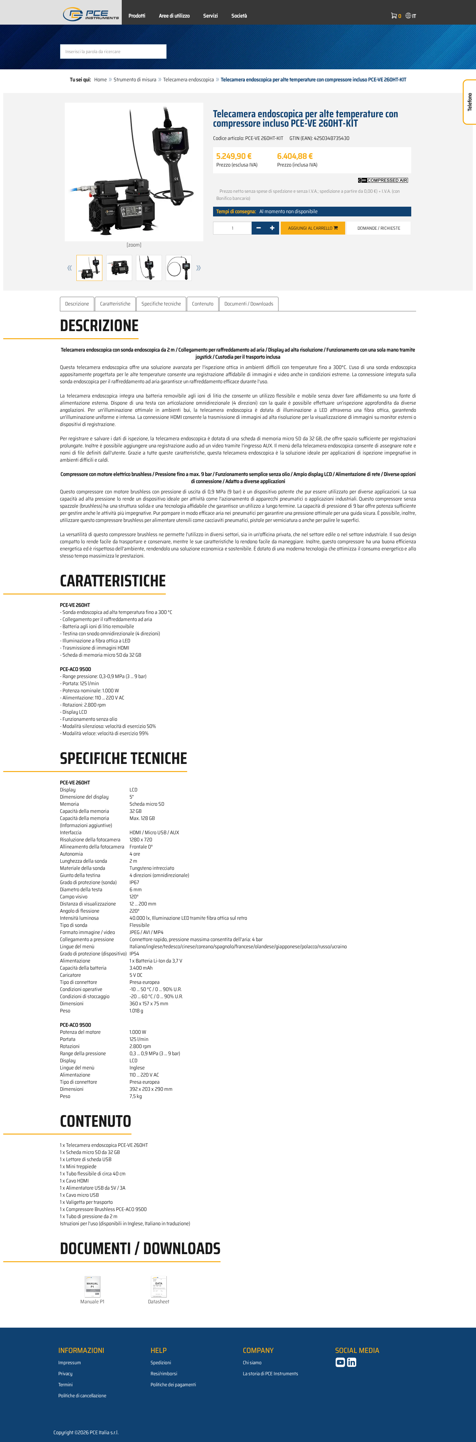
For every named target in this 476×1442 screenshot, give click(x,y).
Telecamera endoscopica (188, 79)
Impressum (69, 1363)
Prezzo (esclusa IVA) (236, 164)
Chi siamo (252, 1363)
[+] (272, 228)
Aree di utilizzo (174, 16)
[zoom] (134, 245)
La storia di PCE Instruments (270, 1374)
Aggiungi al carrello (311, 228)
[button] (69, 268)
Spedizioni (161, 1363)
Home (100, 79)
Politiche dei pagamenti (173, 1385)
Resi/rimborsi (164, 1374)
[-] (259, 228)
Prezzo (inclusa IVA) (297, 164)
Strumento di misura (135, 79)
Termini (65, 1385)
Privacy (65, 1374)
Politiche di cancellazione (82, 1396)
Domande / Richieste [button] (378, 228)
